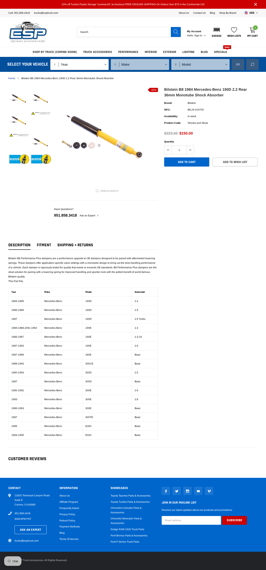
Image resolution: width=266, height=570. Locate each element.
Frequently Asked (69, 508)
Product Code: (172, 122)
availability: (171, 116)
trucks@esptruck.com (27, 540)
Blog (212, 13)
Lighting (188, 52)
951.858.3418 (65, 215)
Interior (151, 52)
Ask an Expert (88, 215)
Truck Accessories (97, 52)
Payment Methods (69, 526)
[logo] (28, 32)
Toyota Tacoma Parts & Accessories (130, 495)
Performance (128, 52)
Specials (220, 52)
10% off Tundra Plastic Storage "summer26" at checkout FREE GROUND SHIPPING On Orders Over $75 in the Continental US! (133, 4)
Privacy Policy (67, 514)
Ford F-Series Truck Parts (125, 541)
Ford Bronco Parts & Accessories (129, 535)
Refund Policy (67, 520)
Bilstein (192, 103)
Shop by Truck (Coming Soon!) (55, 52)
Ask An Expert (30, 530)
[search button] (176, 32)
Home (11, 78)
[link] (19, 99)
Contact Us (199, 13)
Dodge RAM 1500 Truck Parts (127, 529)
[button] (217, 32)
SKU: (167, 109)
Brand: (168, 103)
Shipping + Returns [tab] (75, 245)
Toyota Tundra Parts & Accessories (130, 501)
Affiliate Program (68, 501)
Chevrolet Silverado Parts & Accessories (126, 521)
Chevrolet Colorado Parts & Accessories (126, 510)
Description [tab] (19, 245)
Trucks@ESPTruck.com (46, 13)
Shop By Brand (227, 13)
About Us (184, 13)
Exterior (169, 52)
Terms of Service (69, 539)
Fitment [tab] (44, 245)
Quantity (169, 141)
